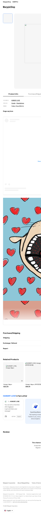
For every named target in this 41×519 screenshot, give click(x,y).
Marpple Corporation (9, 483)
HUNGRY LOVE (15, 100)
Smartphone (20, 103)
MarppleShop (7, 2)
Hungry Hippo (7, 384)
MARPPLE (15, 2)
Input (19, 416)
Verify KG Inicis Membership (20, 502)
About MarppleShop (23, 483)
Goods (13, 103)
